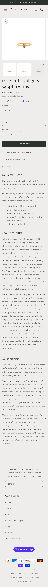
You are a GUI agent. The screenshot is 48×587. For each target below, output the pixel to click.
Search (8, 503)
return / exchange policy (14, 406)
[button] (5, 9)
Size (3, 117)
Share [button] (7, 167)
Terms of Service (12, 539)
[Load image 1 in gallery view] (9, 69)
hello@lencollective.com (13, 433)
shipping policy (38, 406)
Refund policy (22, 573)
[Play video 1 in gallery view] (38, 69)
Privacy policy (34, 573)
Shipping (5, 96)
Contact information (32, 577)
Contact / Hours (12, 515)
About (8, 509)
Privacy (8, 533)
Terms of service (17, 577)
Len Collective (22, 570)
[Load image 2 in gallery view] (24, 69)
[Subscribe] (40, 484)
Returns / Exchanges (14, 521)
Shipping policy (25, 581)
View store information (15, 160)
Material (5, 106)
